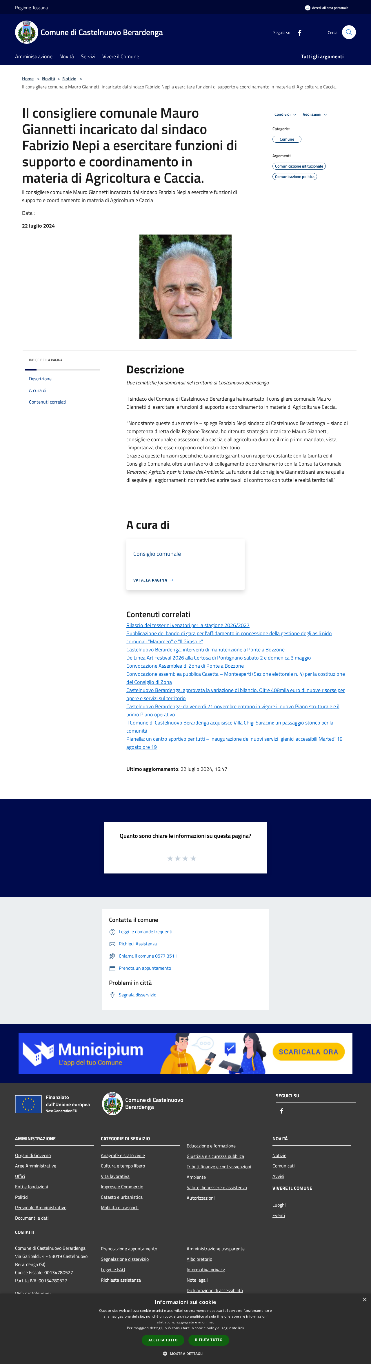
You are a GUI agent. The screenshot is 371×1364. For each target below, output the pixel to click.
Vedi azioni (312, 114)
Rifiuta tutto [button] (209, 1339)
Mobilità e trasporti (120, 1207)
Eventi (278, 1215)
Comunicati (283, 1165)
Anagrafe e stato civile (123, 1155)
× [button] (364, 1300)
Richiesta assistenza (121, 1279)
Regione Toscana (31, 7)
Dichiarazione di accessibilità (215, 1290)
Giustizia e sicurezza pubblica (215, 1156)
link (241, 1327)
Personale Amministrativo (40, 1207)
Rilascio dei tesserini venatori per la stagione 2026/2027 (188, 625)
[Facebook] (297, 32)
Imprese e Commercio (122, 1186)
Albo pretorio (199, 1259)
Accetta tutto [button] (163, 1340)
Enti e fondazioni (31, 1186)
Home (28, 78)
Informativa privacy (206, 1269)
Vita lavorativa (115, 1176)
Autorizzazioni (201, 1197)
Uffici (20, 1176)
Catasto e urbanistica (122, 1197)
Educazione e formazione (211, 1145)
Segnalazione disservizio (125, 1259)
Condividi (282, 114)
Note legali (197, 1279)
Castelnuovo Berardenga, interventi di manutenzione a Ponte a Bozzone (205, 649)
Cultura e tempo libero (123, 1165)
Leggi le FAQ (113, 1269)
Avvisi (278, 1176)
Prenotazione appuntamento (129, 1248)
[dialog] (185, 1329)
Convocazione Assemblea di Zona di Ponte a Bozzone (185, 666)
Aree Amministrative (35, 1165)
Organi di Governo (33, 1155)
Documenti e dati (32, 1217)
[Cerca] (349, 32)
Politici (21, 1197)
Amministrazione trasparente (216, 1248)
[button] (185, 1353)
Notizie (69, 78)
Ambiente (196, 1177)
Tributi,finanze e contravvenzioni (219, 1166)
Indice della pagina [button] (45, 360)
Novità (48, 78)
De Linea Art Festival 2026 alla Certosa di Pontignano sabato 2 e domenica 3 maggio (218, 658)
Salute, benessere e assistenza (217, 1187)
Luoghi (279, 1204)
